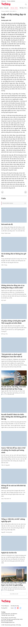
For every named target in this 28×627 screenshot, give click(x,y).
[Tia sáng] (5, 4)
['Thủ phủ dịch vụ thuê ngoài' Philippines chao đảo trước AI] (14, 345)
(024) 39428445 (9, 620)
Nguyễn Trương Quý (6, 532)
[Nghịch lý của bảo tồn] (14, 543)
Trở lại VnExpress (5, 605)
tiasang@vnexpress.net (9, 622)
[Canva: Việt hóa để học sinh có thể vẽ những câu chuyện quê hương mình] (14, 438)
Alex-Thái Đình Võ (6, 498)
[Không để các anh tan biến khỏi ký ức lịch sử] (14, 476)
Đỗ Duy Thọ (4, 334)
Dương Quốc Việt (6, 20)
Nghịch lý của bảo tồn (9, 553)
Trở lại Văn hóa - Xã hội (2, 192)
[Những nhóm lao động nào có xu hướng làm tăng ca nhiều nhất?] (14, 276)
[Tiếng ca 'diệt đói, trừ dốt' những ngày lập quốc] (14, 509)
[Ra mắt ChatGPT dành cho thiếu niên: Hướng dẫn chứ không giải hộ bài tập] (14, 405)
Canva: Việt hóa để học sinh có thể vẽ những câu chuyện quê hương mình (13, 450)
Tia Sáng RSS (4, 608)
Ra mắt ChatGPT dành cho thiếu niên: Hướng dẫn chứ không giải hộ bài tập (13, 417)
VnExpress (3, 1)
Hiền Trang (4, 265)
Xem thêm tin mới (14, 593)
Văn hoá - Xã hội (14, 7)
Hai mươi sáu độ (7, 224)
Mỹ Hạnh (3, 300)
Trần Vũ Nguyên (5, 465)
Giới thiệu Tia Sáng (15, 605)
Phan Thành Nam (5, 233)
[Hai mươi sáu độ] (14, 215)
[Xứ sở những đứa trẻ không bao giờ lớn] (14, 244)
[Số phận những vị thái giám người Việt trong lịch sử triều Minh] (14, 311)
